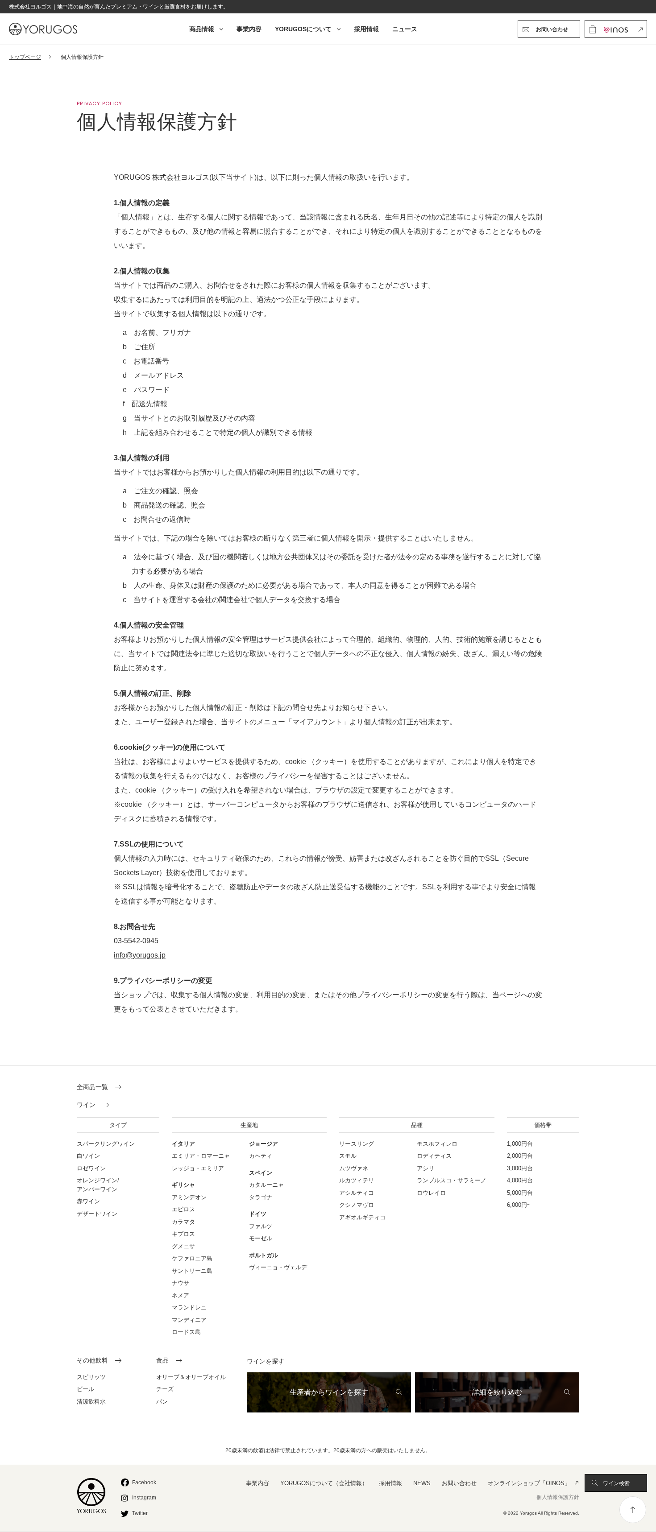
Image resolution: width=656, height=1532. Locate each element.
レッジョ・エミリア (198, 1168)
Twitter (140, 1513)
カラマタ (183, 1221)
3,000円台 (520, 1168)
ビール (85, 1389)
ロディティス (434, 1155)
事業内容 (249, 29)
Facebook (144, 1482)
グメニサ (183, 1246)
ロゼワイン (91, 1168)
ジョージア (263, 1143)
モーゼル (260, 1238)
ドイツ (257, 1213)
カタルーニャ (266, 1184)
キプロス (183, 1234)
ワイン (86, 1105)
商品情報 (201, 29)
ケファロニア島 (192, 1258)
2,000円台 (520, 1155)
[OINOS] (616, 29)
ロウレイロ (431, 1192)
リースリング (356, 1143)
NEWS (422, 1483)
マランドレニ (189, 1307)
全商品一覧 (92, 1087)
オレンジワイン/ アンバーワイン (98, 1185)
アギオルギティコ (362, 1217)
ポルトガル (263, 1255)
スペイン (260, 1172)
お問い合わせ (459, 1483)
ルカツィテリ (356, 1180)
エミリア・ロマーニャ (201, 1155)
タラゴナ (260, 1197)
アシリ (425, 1168)
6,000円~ (519, 1205)
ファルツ (260, 1226)
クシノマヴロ (356, 1205)
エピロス (183, 1209)
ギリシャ (183, 1184)
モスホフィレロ (437, 1143)
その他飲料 (92, 1361)
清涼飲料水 (91, 1401)
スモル (348, 1155)
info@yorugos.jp (140, 955)
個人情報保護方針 (557, 1497)
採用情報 (366, 29)
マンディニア (189, 1320)
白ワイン (88, 1155)
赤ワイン (88, 1201)
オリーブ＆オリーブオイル (191, 1377)
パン (162, 1401)
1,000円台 (520, 1143)
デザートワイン (97, 1213)
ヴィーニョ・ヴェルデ (278, 1267)
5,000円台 (520, 1192)
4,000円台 (520, 1180)
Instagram (144, 1498)
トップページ (25, 57)
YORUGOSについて (303, 29)
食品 (162, 1361)
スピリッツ (91, 1377)
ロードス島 (186, 1332)
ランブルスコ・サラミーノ (451, 1180)
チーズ (165, 1389)
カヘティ (260, 1155)
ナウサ (180, 1283)
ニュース (404, 29)
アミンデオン (189, 1197)
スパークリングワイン (106, 1143)
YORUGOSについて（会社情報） (324, 1483)
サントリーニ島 (192, 1271)
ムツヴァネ (353, 1168)
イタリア (183, 1143)
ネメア (180, 1295)
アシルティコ (356, 1192)
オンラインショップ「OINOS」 (529, 1483)
